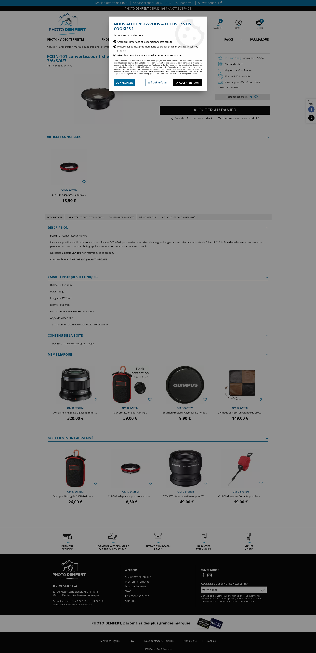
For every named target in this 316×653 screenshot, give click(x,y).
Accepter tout (188, 82)
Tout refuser (159, 82)
